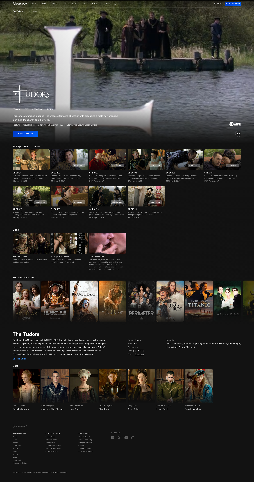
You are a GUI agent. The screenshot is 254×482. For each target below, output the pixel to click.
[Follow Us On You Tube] (126, 437)
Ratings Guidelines (85, 443)
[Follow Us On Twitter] (119, 437)
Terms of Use (50, 437)
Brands (15, 454)
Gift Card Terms (51, 440)
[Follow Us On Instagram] (132, 437)
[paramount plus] (20, 4)
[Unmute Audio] (238, 134)
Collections (17, 445)
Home (33, 4)
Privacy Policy (51, 443)
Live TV (85, 4)
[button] (31, 248)
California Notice (52, 451)
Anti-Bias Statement (85, 451)
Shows (15, 440)
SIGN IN (217, 4)
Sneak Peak (17, 460)
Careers (81, 445)
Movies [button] (56, 4)
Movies (15, 443)
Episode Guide (19, 359)
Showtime (139, 354)
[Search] (115, 4)
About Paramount (84, 448)
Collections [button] (71, 4)
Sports (15, 451)
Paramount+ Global (19, 463)
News (107, 4)
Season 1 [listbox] (36, 147)
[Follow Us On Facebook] (112, 437)
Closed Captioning (85, 440)
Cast (28, 11)
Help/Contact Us (84, 437)
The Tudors (18, 11)
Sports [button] (96, 4)
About (35, 11)
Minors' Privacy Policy (53, 448)
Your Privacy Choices (53, 445)
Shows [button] (43, 4)
